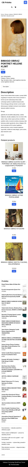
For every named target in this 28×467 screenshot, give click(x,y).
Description (6, 86)
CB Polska (6, 2)
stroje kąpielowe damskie (19, 80)
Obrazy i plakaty (9, 14)
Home (2, 14)
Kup (3, 72)
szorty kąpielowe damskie (7, 81)
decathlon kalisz (8, 80)
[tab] (25, 2)
